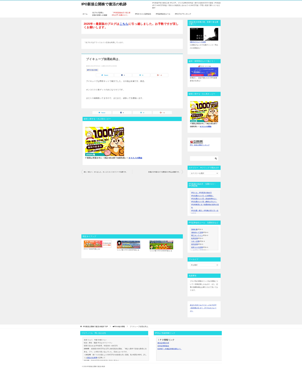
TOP (95, 326)
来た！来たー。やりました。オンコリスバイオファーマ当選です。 (106, 172)
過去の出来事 (92, 358)
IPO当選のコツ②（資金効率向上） (204, 199)
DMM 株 (194, 229)
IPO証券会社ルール (163, 14)
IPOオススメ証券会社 (143, 14)
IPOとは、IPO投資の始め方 (201, 193)
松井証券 (194, 238)
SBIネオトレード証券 (198, 42)
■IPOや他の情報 (92, 70)
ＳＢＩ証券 (195, 241)
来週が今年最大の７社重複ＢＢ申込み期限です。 (164, 172)
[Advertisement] (132, 205)
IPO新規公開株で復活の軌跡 (104, 4)
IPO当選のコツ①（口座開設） (202, 196)
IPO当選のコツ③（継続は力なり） (204, 202)
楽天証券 (194, 244)
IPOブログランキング (183, 14)
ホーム (85, 14)
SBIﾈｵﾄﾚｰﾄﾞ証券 (197, 232)
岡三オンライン (197, 235)
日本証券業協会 (163, 346)
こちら (124, 23)
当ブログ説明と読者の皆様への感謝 (99, 14)
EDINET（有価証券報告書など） (169, 349)
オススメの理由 (135, 158)
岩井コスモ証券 (197, 247)
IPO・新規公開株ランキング (200, 145)
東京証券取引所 (163, 343)
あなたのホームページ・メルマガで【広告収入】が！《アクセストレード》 (203, 308)
